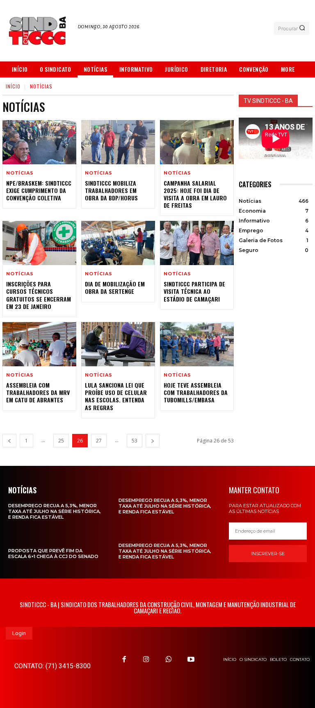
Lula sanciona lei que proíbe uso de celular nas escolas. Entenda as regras (116, 396)
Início (13, 86)
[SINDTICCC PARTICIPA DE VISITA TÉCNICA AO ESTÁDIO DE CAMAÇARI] (197, 243)
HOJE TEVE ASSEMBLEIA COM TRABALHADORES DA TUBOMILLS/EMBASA (196, 392)
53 (134, 440)
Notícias (19, 173)
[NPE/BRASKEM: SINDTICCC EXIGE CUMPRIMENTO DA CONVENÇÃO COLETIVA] (39, 142)
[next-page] (153, 440)
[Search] (302, 28)
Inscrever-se (268, 553)
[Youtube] (191, 659)
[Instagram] (146, 659)
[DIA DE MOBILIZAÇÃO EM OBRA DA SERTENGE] (118, 243)
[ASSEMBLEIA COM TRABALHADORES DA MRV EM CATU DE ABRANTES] (39, 344)
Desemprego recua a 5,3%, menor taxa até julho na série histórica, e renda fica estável (54, 511)
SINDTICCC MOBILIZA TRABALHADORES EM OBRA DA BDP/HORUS (111, 190)
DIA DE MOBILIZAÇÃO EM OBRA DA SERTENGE (115, 287)
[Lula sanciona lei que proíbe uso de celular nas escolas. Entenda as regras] (118, 344)
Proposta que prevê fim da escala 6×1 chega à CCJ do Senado (53, 553)
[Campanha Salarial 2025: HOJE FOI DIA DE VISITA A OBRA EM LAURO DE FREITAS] (197, 142)
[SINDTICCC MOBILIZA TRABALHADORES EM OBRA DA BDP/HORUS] (118, 142)
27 (99, 440)
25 (61, 440)
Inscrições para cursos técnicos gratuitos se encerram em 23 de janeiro (38, 295)
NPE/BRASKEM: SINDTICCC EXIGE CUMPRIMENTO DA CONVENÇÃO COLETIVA (38, 190)
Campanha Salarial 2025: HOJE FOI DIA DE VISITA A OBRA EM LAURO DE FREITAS (195, 194)
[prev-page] (9, 440)
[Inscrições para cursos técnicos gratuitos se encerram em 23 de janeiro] (39, 243)
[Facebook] (124, 659)
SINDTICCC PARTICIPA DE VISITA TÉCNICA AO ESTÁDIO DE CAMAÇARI (194, 291)
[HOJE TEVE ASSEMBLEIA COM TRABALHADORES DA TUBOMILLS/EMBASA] (197, 344)
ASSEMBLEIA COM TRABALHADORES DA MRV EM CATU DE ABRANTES (38, 392)
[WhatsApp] (169, 659)
